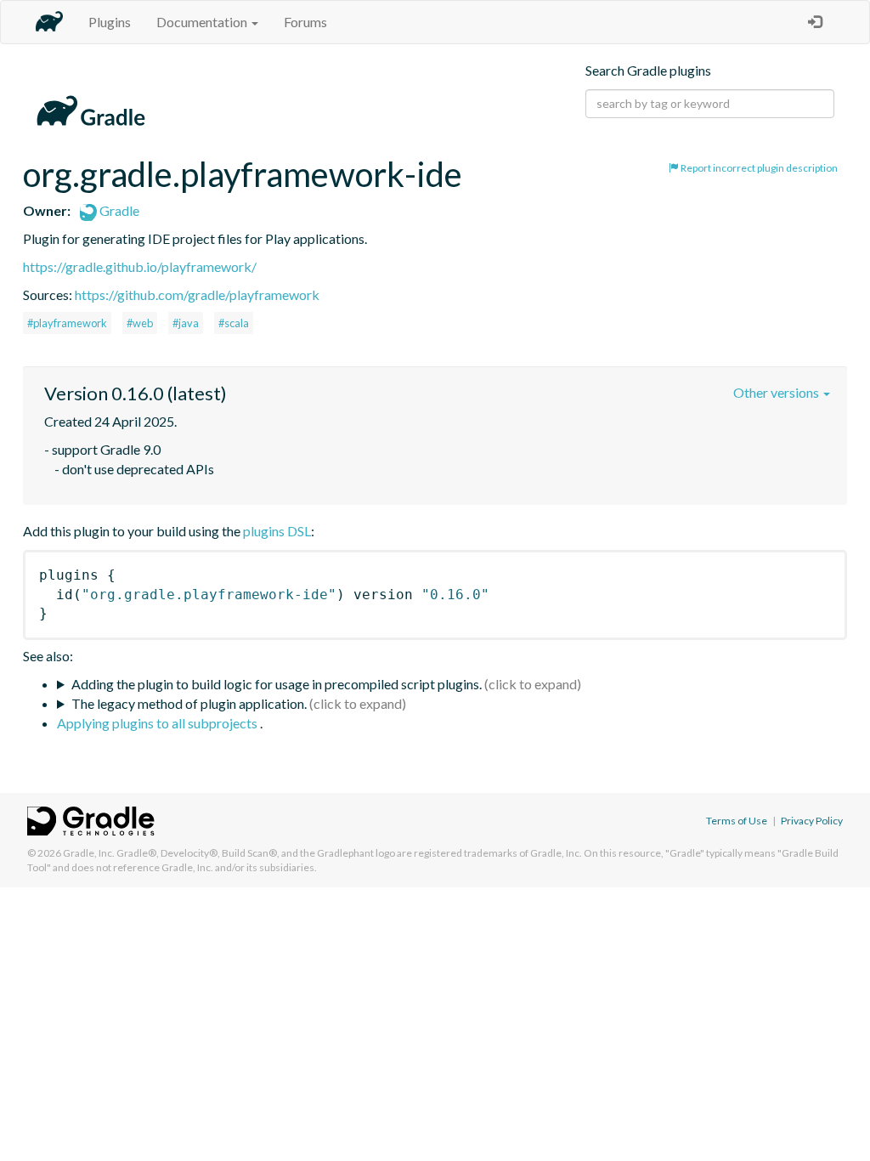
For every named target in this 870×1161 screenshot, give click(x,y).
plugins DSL (277, 531)
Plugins (109, 22)
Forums (305, 22)
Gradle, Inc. (89, 853)
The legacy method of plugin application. (189, 703)
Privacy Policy (812, 820)
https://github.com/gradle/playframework (197, 294)
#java (185, 323)
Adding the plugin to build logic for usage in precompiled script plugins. (276, 684)
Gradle (118, 210)
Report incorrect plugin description (758, 167)
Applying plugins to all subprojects (158, 723)
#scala (233, 323)
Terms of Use (736, 820)
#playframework (67, 323)
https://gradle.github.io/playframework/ (140, 266)
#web (140, 323)
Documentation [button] (203, 22)
